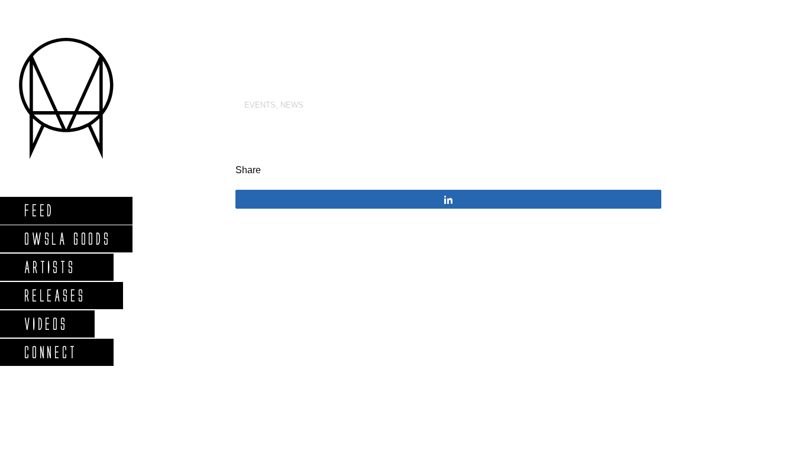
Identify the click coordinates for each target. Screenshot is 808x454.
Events (260, 104)
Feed (39, 210)
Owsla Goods (67, 239)
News (291, 104)
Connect (50, 352)
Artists (49, 267)
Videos (45, 324)
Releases (54, 295)
